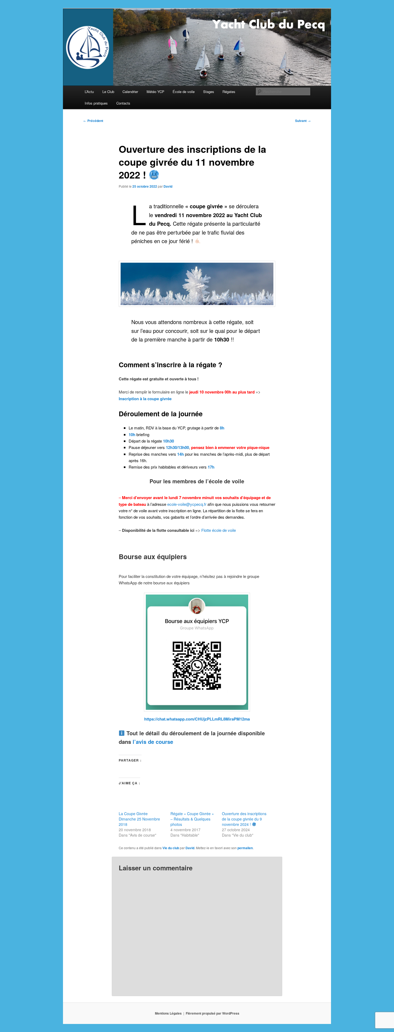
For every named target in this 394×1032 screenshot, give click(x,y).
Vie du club (170, 847)
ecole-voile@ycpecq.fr (186, 504)
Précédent (93, 120)
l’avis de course (153, 741)
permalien (245, 847)
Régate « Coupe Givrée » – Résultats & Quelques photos (192, 819)
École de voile (184, 91)
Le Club (108, 91)
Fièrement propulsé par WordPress (212, 1013)
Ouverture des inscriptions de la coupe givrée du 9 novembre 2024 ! (244, 819)
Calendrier (130, 91)
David (167, 186)
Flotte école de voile (218, 530)
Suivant (303, 120)
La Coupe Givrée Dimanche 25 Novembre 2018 (139, 819)
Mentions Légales (168, 1013)
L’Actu (89, 91)
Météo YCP (155, 91)
